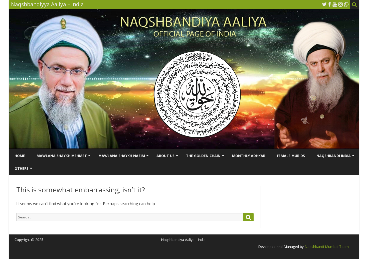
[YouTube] (334, 4)
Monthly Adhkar (248, 155)
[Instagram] (340, 4)
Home (20, 155)
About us (165, 155)
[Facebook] (329, 4)
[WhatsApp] (346, 4)
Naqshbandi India (333, 155)
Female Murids (291, 155)
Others (22, 168)
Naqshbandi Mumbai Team (326, 246)
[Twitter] (324, 4)
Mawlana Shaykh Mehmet (62, 155)
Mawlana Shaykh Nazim (121, 155)
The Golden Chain (203, 155)
